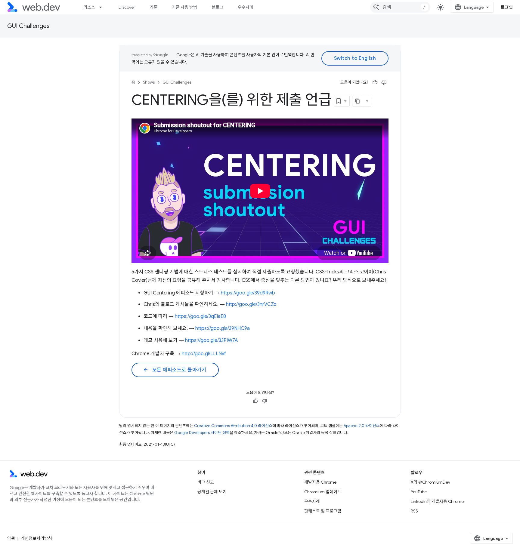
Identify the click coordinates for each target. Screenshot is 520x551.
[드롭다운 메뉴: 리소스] (103, 7)
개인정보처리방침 (36, 538)
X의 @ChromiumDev (430, 482)
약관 (11, 538)
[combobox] (400, 7)
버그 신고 (205, 482)
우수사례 (245, 7)
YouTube (419, 491)
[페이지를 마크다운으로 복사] (357, 101)
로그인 (507, 7)
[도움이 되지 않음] (383, 82)
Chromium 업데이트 (322, 491)
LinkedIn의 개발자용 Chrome (437, 501)
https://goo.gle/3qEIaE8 (200, 316)
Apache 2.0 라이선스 (362, 425)
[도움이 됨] (374, 82)
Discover (127, 7)
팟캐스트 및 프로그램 (322, 511)
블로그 (217, 7)
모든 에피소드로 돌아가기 (174, 370)
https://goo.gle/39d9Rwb (248, 293)
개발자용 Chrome (320, 482)
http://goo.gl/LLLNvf (204, 354)
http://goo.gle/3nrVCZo (251, 304)
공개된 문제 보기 (212, 491)
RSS (414, 511)
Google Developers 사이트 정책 (202, 432)
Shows (149, 82)
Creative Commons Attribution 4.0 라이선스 (233, 425)
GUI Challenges (28, 26)
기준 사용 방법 (184, 7)
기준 (153, 7)
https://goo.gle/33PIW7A (211, 340)
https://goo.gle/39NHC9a (222, 328)
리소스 (89, 7)
